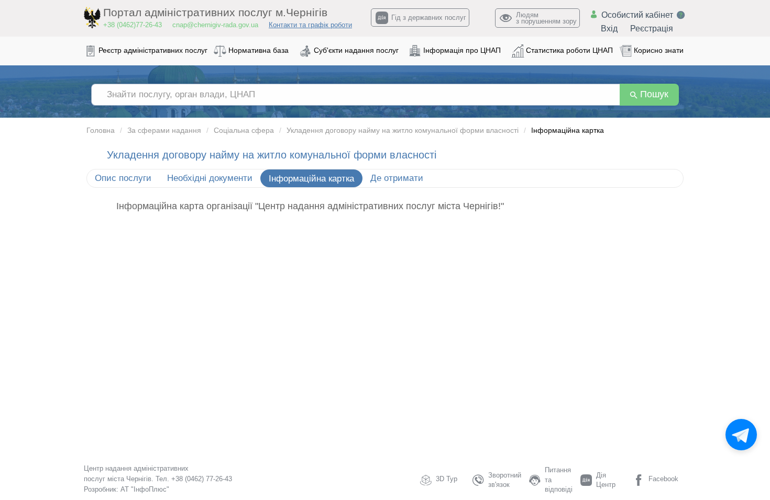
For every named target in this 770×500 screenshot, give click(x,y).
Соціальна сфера (244, 130)
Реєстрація (651, 28)
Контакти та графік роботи (310, 25)
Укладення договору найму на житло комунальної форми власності (403, 130)
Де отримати (396, 178)
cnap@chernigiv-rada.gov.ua (215, 25)
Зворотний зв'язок (504, 480)
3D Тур (446, 479)
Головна (100, 130)
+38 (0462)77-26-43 (132, 25)
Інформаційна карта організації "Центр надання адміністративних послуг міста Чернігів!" (310, 206)
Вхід (609, 28)
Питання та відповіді (559, 479)
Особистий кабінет (637, 14)
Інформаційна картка (311, 179)
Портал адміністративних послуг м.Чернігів (215, 12)
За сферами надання (164, 130)
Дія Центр (605, 480)
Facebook (663, 479)
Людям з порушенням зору (546, 18)
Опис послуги (123, 178)
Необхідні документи (209, 178)
